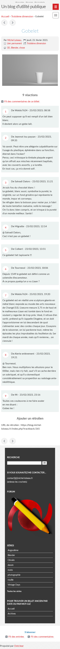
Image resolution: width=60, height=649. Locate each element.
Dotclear (19, 646)
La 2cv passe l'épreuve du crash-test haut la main (13, 23)
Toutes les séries (14, 591)
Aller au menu (29, 2)
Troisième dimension (22, 16)
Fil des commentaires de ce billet (21, 101)
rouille (10, 580)
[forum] (30, 516)
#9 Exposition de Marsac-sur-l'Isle (4, 23)
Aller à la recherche (39, 2)
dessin (11, 565)
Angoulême (13, 550)
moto (10, 570)
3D (8, 48)
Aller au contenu (19, 2)
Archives (12, 614)
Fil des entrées (16, 636)
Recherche (13, 457)
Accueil (5, 16)
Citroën (11, 560)
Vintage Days (14, 585)
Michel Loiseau (14, 40)
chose (22, 48)
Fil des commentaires (42, 636)
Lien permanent (14, 43)
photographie (14, 575)
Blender (14, 48)
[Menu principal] (56, 7)
